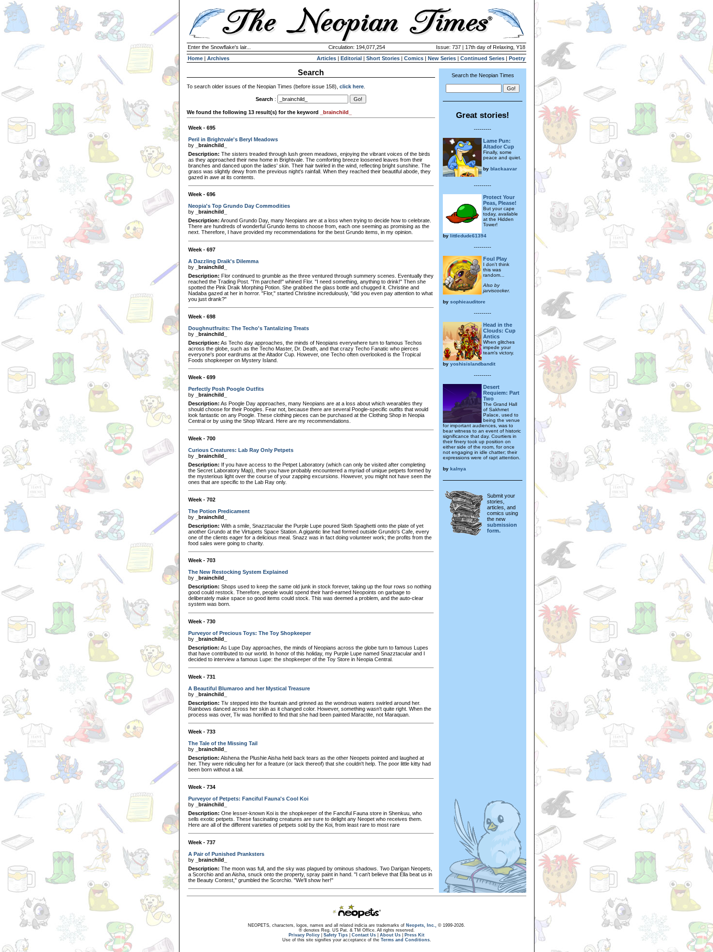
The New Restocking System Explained (238, 572)
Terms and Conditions (405, 939)
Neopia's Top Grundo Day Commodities (239, 206)
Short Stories (383, 58)
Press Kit (414, 935)
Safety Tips (336, 935)
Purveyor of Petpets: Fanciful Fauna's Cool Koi (248, 799)
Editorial (351, 58)
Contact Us (364, 935)
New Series (442, 58)
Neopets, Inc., (421, 925)
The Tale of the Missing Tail (223, 743)
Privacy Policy (304, 935)
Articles (326, 58)
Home (195, 58)
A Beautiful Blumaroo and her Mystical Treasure (249, 688)
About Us (390, 935)
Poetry (517, 58)
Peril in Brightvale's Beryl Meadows (233, 139)
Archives (218, 58)
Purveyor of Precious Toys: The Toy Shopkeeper (249, 633)
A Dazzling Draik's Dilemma (223, 261)
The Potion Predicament (219, 511)
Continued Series (482, 58)
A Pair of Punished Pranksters (226, 854)
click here (352, 86)
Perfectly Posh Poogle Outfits (226, 389)
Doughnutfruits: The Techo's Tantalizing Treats (248, 328)
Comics (413, 58)
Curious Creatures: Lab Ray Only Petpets (240, 450)
